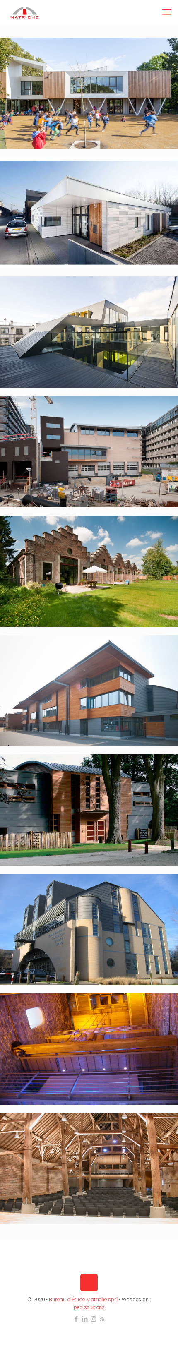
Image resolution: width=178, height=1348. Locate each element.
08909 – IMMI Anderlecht (50, 656)
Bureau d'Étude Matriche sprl (83, 1299)
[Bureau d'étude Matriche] (24, 12)
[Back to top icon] (89, 1282)
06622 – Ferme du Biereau (52, 1134)
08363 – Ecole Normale (48, 895)
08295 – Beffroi (38, 1015)
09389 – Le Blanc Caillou (49, 537)
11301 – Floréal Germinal (50, 178)
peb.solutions (89, 1307)
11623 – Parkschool (44, 59)
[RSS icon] (102, 1319)
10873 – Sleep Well (42, 298)
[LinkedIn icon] (85, 1319)
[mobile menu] (167, 12)
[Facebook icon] (76, 1319)
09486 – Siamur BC (43, 417)
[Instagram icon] (93, 1319)
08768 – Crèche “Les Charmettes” (62, 775)
